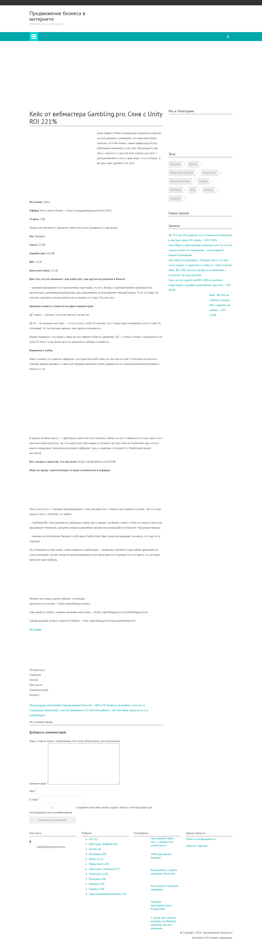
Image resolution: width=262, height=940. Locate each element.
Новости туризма (196, 845)
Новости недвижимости (201, 839)
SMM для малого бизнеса (161, 855)
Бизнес (48, 49)
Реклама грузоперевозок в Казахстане (161, 905)
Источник (35, 629)
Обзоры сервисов (47, 94)
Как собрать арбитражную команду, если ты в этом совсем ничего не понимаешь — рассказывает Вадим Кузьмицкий (200, 250)
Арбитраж (50, 44)
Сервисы (96, 889)
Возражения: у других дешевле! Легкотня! (164, 871)
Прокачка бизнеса (180, 181)
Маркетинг (50, 64)
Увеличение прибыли (181, 172)
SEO (46, 59)
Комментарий (38, 783)
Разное (48, 74)
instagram (175, 198)
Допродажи (209, 172)
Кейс (192, 189)
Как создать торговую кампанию (164, 887)
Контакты (42, 104)
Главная (143, 34)
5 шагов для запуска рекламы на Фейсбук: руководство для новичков (164, 923)
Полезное (43, 99)
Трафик (203, 181)
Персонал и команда (56, 69)
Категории (145, 39)
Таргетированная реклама (59, 84)
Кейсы (40, 89)
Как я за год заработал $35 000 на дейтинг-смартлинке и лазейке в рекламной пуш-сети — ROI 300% (199, 285)
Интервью (50, 79)
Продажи (49, 54)
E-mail (34, 799)
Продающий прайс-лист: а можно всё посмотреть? (163, 841)
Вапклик (208, 189)
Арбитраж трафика (103, 844)
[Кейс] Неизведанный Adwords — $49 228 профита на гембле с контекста (87, 705)
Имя (32, 791)
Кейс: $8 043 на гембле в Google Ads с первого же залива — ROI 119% (219, 305)
